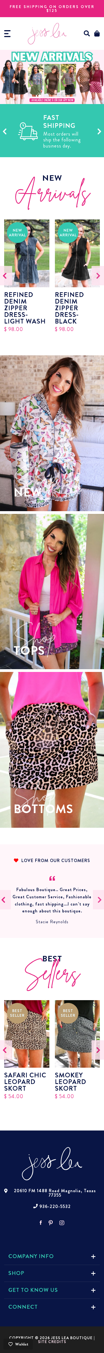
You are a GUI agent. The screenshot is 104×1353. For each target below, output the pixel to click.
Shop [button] (16, 1273)
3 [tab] (56, 96)
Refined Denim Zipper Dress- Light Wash (25, 308)
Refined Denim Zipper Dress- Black (69, 308)
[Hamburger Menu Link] (7, 33)
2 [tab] (48, 96)
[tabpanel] (52, 77)
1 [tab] (39, 96)
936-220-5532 (55, 1206)
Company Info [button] (31, 1256)
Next (99, 131)
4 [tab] (64, 96)
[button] (87, 33)
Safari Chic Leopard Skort (25, 1082)
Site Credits (52, 1341)
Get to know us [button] (33, 1290)
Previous (4, 131)
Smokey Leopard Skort (70, 1082)
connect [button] (23, 1307)
